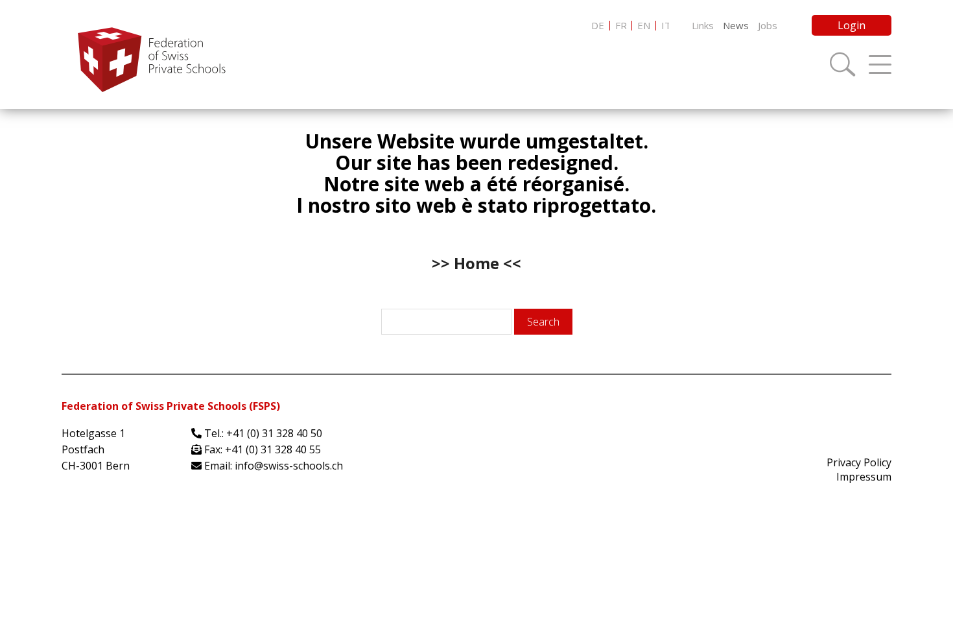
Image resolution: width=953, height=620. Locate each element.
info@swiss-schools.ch (289, 466)
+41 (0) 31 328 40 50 (274, 433)
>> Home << (476, 263)
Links (703, 25)
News (736, 25)
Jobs (767, 25)
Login (851, 25)
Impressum (863, 477)
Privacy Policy (859, 462)
